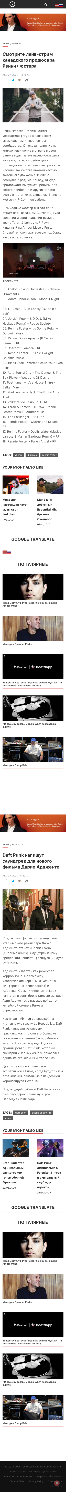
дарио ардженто (41, 1112)
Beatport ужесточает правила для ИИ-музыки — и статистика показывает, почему (32, 684)
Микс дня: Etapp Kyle (15, 765)
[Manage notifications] (57, 1483)
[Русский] (9, 552)
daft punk (20, 1112)
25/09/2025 (44, 1192)
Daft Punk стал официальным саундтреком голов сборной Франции (13, 1172)
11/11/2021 (9, 519)
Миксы (16, 43)
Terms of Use (17, 1481)
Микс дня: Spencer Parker (18, 644)
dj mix (18, 454)
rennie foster (49, 454)
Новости (17, 844)
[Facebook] (6, 80)
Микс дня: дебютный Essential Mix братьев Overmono (47, 509)
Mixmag (25, 1018)
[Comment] (20, 80)
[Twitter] (13, 80)
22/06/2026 (9, 1187)
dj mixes (32, 454)
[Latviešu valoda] (5, 552)
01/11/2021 (43, 524)
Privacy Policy (36, 1481)
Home (6, 43)
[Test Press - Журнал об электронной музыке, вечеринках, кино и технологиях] (23, 4)
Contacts (57, 1486)
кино (8, 1118)
